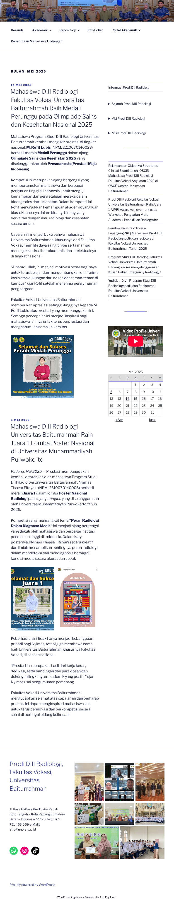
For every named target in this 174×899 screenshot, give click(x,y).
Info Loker (95, 30)
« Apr (119, 420)
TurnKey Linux (108, 897)
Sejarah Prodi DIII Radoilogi (131, 104)
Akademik (40, 30)
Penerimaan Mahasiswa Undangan (36, 41)
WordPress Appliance (69, 897)
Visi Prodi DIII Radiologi (128, 118)
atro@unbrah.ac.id (23, 829)
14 (127, 398)
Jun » (152, 420)
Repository (67, 30)
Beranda (17, 30)
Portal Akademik (124, 30)
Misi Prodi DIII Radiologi (129, 133)
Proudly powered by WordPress (32, 885)
